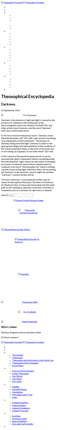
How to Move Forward (23, 33)
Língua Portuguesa (21, 71)
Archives (11, 76)
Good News (18, 28)
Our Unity (17, 44)
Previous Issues (19, 81)
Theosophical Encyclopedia (25, 25)
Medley (16, 49)
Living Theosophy (20, 36)
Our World (17, 39)
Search (4, 195)
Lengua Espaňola (20, 65)
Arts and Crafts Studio (22, 86)
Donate (10, 89)
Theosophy (17, 18)
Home (10, 7)
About (10, 10)
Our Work (17, 41)
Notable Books (19, 52)
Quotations (17, 55)
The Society (17, 15)
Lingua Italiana (19, 68)
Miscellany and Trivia (22, 57)
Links (14, 60)
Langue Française (20, 73)
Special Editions (19, 84)
